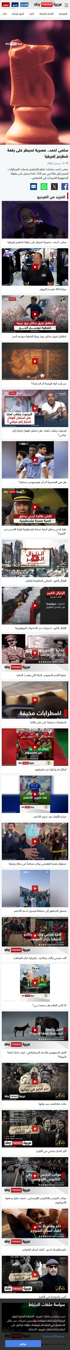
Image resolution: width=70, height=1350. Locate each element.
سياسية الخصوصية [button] (53, 1335)
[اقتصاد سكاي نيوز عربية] (24, 4)
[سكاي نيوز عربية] (48, 4)
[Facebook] (64, 186)
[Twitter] (54, 186)
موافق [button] (23, 1343)
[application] (35, 82)
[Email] (33, 186)
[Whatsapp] (44, 186)
